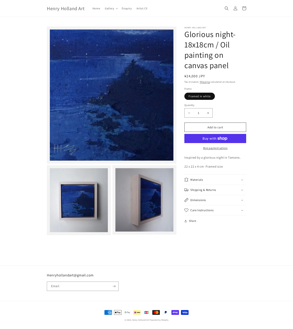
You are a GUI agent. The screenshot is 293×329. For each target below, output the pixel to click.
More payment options (215, 147)
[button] (110, 8)
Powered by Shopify (159, 320)
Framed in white (200, 96)
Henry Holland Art (140, 320)
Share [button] (192, 221)
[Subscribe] (114, 286)
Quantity (189, 105)
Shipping (205, 81)
